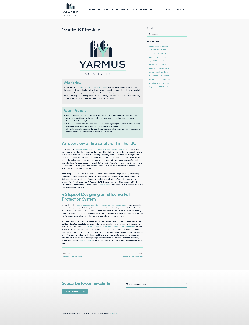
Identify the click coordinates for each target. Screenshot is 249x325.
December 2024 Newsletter (160, 76)
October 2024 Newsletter (159, 83)
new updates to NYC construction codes (91, 87)
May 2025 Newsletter (157, 57)
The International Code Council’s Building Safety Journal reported (100, 149)
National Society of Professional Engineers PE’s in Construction (111, 227)
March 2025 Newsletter (158, 65)
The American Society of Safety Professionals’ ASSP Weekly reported (101, 205)
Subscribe (185, 284)
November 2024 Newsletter (160, 79)
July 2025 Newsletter (157, 50)
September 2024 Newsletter (160, 87)
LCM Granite (112, 313)
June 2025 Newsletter (157, 53)
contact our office (104, 185)
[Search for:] (167, 34)
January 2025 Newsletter (159, 72)
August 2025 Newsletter (158, 46)
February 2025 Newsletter (159, 68)
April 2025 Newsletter (157, 61)
